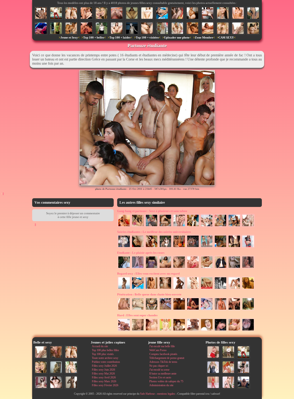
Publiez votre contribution (106, 361)
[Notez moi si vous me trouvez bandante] (213, 382)
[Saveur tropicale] (220, 289)
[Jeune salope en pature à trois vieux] (179, 226)
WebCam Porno (158, 350)
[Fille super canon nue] (71, 367)
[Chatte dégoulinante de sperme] (116, 13)
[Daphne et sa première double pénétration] (86, 13)
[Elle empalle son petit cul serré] (165, 268)
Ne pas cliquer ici (158, 365)
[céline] (138, 330)
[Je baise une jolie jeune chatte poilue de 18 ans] (220, 309)
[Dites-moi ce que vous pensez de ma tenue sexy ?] (213, 352)
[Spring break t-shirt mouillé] (207, 247)
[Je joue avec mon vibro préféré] (193, 268)
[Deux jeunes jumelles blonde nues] (71, 13)
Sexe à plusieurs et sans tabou (152, 211)
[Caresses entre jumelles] (193, 289)
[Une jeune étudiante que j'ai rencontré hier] (248, 247)
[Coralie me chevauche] (132, 28)
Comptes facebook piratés (163, 354)
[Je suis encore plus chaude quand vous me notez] (228, 352)
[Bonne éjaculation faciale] (248, 330)
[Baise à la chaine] (207, 226)
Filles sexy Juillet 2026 (104, 365)
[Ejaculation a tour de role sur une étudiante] (151, 247)
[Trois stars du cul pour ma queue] (86, 28)
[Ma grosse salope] (56, 382)
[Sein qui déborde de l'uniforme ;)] (124, 268)
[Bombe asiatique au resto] (248, 289)
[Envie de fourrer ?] (234, 289)
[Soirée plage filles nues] (193, 247)
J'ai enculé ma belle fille (162, 346)
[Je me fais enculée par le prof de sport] (177, 13)
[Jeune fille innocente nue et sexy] (238, 28)
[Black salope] (132, 13)
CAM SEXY (226, 37)
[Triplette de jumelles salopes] (223, 28)
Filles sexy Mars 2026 (104, 381)
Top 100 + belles (93, 37)
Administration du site (161, 385)
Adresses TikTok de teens (163, 361)
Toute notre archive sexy (105, 358)
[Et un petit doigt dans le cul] (124, 330)
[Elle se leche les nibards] (151, 330)
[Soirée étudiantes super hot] (220, 247)
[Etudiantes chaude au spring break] (165, 247)
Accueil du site (100, 346)
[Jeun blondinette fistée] (234, 330)
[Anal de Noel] (193, 330)
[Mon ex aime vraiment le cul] (56, 13)
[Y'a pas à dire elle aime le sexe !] (165, 309)
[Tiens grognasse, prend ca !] (165, 289)
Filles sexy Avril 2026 (104, 377)
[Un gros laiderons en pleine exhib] (101, 28)
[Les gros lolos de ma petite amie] (238, 13)
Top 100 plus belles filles (105, 350)
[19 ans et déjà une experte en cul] (207, 289)
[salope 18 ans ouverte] (177, 28)
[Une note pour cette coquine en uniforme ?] (213, 367)
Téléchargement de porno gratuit (166, 358)
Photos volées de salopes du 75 (166, 381)
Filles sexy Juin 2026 (103, 369)
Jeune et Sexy (69, 37)
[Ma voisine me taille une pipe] (56, 352)
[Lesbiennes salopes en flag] (192, 28)
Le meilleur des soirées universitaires (154, 232)
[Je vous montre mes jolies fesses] (124, 309)
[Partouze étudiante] (41, 13)
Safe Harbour (147, 393)
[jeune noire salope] (179, 289)
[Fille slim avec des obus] (71, 382)
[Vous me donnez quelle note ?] (151, 309)
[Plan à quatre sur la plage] (234, 226)
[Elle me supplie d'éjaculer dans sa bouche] (179, 330)
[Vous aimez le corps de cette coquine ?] (243, 367)
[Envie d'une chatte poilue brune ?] (116, 28)
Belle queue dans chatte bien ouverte (149, 294)
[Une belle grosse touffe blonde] (147, 28)
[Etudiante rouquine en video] (248, 268)
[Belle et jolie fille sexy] (234, 268)
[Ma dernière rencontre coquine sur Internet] (228, 382)
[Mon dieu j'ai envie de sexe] (41, 28)
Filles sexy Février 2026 (105, 385)
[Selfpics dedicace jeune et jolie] (56, 367)
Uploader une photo (176, 37)
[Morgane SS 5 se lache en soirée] (234, 247)
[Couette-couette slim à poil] (138, 268)
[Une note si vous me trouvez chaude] (220, 268)
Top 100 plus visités (103, 354)
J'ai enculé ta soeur (159, 369)
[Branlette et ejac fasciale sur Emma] (223, 13)
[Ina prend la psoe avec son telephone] (56, 28)
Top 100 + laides (119, 37)
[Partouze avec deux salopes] (124, 226)
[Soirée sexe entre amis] (71, 28)
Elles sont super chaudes (137, 315)
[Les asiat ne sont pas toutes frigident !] (162, 13)
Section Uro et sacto (160, 377)
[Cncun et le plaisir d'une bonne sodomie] (248, 309)
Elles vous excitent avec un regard (148, 273)
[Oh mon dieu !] (253, 13)
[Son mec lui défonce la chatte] (207, 268)
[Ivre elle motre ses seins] (124, 247)
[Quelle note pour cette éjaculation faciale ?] (179, 268)
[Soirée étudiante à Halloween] (179, 247)
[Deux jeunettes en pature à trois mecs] (248, 226)
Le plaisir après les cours (140, 252)
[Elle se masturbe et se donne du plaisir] (151, 289)
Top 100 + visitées (147, 37)
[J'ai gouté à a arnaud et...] (207, 330)
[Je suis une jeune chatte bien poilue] (193, 309)
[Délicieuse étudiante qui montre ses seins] (151, 268)
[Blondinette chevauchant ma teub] (165, 330)
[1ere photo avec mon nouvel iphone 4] (243, 382)
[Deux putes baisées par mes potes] (165, 226)
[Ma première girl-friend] (147, 13)
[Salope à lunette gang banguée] (193, 226)
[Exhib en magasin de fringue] (162, 28)
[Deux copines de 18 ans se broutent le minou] (207, 28)
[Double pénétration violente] (234, 309)
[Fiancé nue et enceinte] (192, 13)
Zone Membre (204, 37)
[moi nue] (41, 382)
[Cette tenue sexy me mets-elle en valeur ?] (207, 309)
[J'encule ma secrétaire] (253, 28)
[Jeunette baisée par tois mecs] (138, 226)
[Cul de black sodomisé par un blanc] (179, 309)
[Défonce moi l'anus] (138, 309)
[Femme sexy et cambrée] (207, 13)
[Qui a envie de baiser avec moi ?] (228, 367)
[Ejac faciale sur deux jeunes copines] (101, 13)
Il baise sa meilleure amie (162, 373)
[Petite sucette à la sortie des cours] (220, 330)
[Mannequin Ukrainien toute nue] (124, 289)
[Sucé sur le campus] (151, 226)
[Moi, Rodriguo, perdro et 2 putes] (220, 226)
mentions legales (166, 393)
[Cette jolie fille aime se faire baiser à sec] (138, 247)
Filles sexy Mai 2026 (103, 373)
